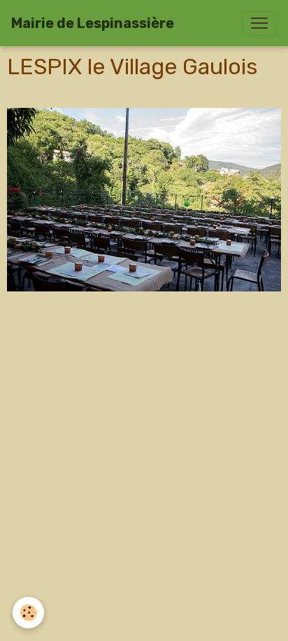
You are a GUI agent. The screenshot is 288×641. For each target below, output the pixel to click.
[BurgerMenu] (259, 23)
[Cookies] (28, 612)
